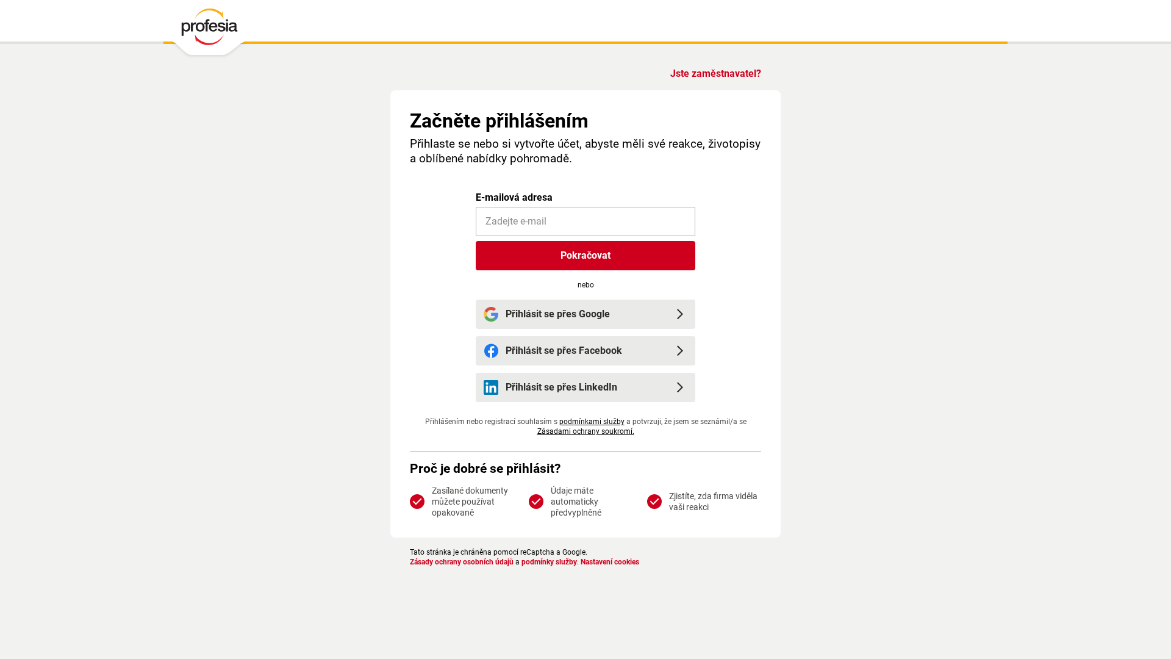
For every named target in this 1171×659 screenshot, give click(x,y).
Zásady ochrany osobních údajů (462, 562)
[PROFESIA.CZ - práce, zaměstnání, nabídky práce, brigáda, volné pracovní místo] (208, 30)
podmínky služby (549, 562)
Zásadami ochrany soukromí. (585, 431)
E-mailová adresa (514, 197)
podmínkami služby (592, 421)
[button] (585, 255)
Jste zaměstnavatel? (715, 73)
